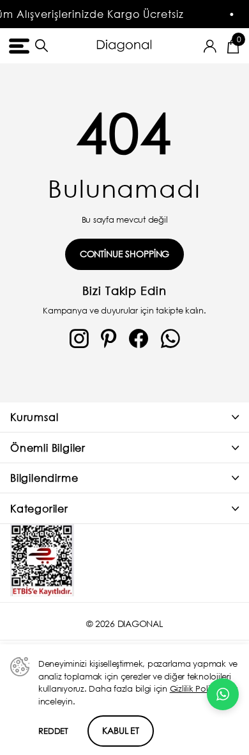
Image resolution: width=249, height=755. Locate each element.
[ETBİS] (42, 560)
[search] (41, 45)
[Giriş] (210, 46)
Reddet (53, 731)
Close (124, 417)
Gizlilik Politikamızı (204, 688)
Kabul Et (120, 730)
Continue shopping (125, 254)
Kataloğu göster (17, 45)
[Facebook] (138, 339)
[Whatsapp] (170, 339)
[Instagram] (79, 339)
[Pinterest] (108, 339)
